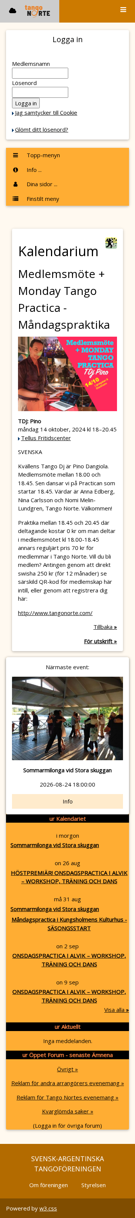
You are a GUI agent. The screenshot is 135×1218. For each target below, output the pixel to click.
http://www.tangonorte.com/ (55, 613)
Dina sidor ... (41, 184)
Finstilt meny (42, 198)
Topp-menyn (42, 155)
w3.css (48, 1208)
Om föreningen (48, 1185)
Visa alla (116, 1009)
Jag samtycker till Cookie (46, 112)
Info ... (33, 169)
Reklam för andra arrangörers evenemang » (67, 1083)
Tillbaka (105, 626)
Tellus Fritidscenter (46, 438)
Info (68, 801)
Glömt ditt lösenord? (41, 129)
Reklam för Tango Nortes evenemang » (67, 1097)
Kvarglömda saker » (67, 1111)
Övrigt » (67, 1069)
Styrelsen (93, 1185)
